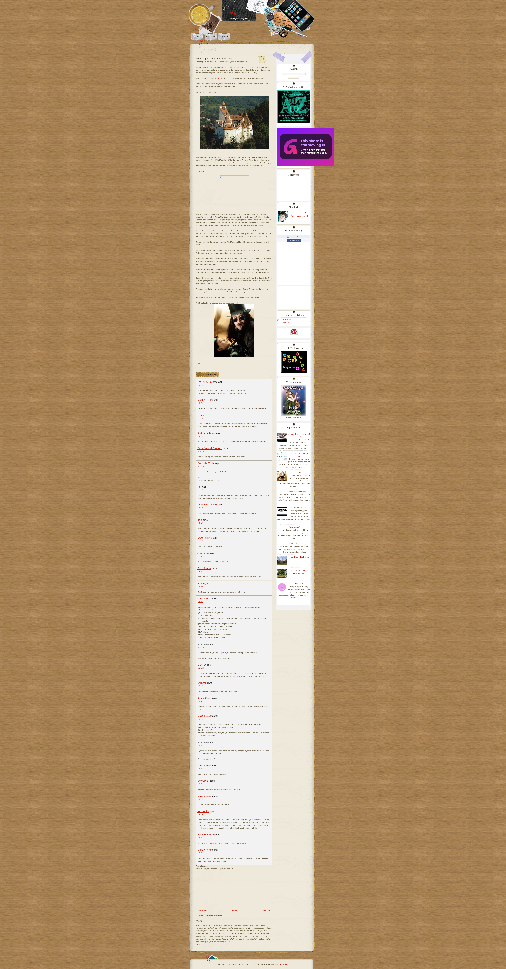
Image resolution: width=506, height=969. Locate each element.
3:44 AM (200, 523)
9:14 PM (200, 418)
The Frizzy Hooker (206, 382)
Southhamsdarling (206, 433)
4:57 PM (200, 586)
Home (197, 37)
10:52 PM (201, 466)
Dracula (227, 62)
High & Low (299, 583)
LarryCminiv (203, 780)
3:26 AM (200, 686)
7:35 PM (200, 601)
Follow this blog (294, 240)
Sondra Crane (204, 698)
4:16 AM (200, 541)
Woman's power (294, 543)
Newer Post (203, 910)
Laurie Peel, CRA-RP (207, 504)
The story (238, 13)
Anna (199, 583)
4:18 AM (200, 556)
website (217, 78)
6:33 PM (200, 385)
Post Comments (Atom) (214, 915)
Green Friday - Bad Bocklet (299, 557)
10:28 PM (201, 451)
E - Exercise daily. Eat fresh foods (294, 491)
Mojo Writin (203, 811)
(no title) (299, 472)
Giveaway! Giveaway (298, 508)
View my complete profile (300, 216)
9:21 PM (200, 436)
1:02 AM (200, 701)
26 (262, 59)
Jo (198, 486)
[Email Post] (198, 363)
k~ (198, 415)
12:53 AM (201, 668)
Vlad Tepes (246, 62)
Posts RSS (210, 37)
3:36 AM (200, 508)
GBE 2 (233, 62)
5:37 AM (200, 745)
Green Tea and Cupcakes (209, 448)
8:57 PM (200, 853)
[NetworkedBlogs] (294, 237)
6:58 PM (200, 799)
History (239, 62)
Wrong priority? (294, 527)
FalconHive (284, 964)
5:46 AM (200, 571)
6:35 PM (200, 403)
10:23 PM (201, 647)
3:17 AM (200, 490)
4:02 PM (200, 719)
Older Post (266, 910)
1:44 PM (200, 814)
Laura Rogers (204, 537)
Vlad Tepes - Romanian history (214, 58)
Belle (199, 520)
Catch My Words (205, 463)
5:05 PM (200, 784)
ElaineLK (201, 664)
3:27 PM (200, 769)
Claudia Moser (204, 399)
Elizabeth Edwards (206, 834)
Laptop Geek (262, 964)
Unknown (201, 682)
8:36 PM (200, 838)
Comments (224, 37)
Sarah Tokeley (204, 568)
